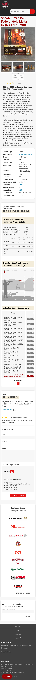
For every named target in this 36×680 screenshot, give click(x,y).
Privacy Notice (14, 645)
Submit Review (19, 495)
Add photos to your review (10, 465)
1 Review (18, 83)
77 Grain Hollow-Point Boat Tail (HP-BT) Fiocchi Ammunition (13, 367)
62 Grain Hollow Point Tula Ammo (11, 348)
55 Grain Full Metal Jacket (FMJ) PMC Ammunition (13, 333)
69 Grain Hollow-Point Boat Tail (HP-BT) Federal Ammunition (13, 375)
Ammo (13, 313)
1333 (20, 190)
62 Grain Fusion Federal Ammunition (11, 371)
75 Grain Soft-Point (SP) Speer (13, 364)
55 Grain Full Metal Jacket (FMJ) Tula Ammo (13, 329)
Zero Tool (18, 626)
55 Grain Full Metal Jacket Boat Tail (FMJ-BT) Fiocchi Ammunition (13, 324)
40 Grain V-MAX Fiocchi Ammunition (11, 356)
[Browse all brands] (32, 593)
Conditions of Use (25, 645)
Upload (6, 471)
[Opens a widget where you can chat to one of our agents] (7, 676)
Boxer (20, 185)
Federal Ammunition (25, 154)
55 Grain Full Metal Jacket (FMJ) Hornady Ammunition (13, 336)
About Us (18, 634)
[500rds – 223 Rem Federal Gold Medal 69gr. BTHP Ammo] (18, 44)
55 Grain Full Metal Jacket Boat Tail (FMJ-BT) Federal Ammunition (13, 318)
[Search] (32, 11)
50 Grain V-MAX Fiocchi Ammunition (11, 352)
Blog (18, 630)
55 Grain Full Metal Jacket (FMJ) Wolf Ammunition (13, 340)
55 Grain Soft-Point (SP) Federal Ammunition (13, 360)
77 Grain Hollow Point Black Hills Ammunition (13, 344)
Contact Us (18, 638)
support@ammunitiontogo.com (14, 672)
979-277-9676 (7, 668)
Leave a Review (7, 410)
